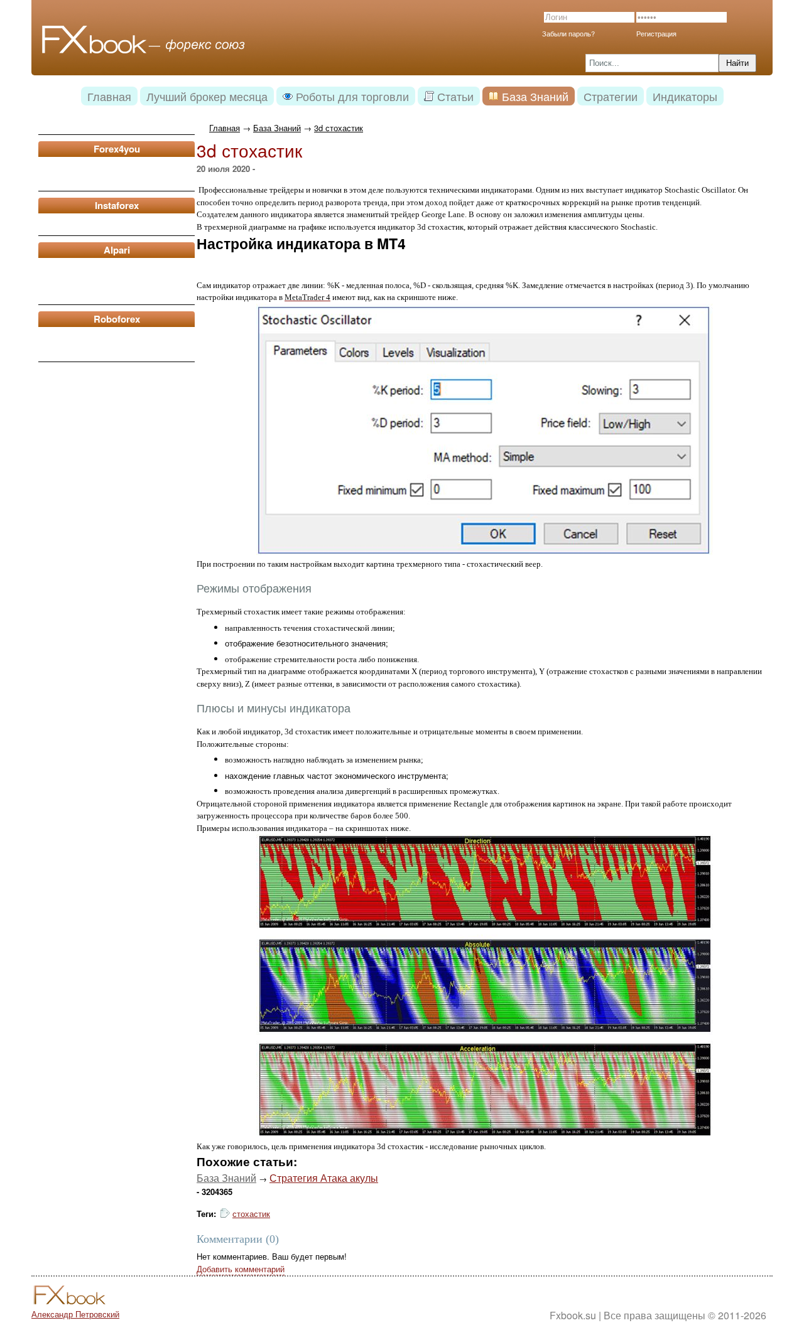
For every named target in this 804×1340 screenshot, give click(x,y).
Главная (224, 128)
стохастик (251, 1213)
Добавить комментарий (241, 1269)
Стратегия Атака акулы (323, 1178)
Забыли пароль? (568, 33)
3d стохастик (338, 128)
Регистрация (656, 33)
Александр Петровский (75, 1314)
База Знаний (277, 128)
